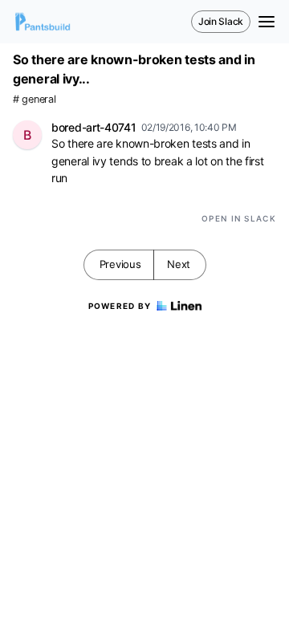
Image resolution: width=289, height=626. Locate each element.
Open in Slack (238, 218)
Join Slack (220, 21)
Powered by (120, 306)
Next (178, 264)
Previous (120, 264)
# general (34, 99)
